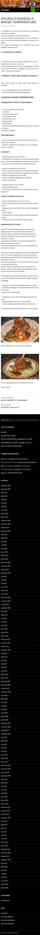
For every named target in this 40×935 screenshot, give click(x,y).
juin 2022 (4, 618)
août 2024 (4, 534)
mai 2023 (4, 580)
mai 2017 (4, 832)
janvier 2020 (4, 720)
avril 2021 (4, 667)
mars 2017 (4, 839)
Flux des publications (7, 917)
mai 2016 (4, 874)
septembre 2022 (6, 608)
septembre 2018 (6, 776)
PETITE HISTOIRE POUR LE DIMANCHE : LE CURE (16, 439)
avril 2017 (4, 835)
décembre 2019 (5, 723)
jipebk (14, 26)
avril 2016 (4, 877)
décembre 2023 (5, 562)
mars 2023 (4, 587)
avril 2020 (4, 709)
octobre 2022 (5, 604)
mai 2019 (4, 748)
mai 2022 (4, 622)
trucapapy (5, 10)
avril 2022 (4, 625)
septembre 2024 (6, 531)
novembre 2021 (5, 643)
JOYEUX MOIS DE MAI (15, 473)
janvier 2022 (4, 636)
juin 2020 (4, 702)
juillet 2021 (4, 657)
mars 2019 (4, 755)
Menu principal (37, 10)
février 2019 (4, 758)
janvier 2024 (4, 559)
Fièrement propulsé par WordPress (10, 932)
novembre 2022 (5, 601)
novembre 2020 (5, 685)
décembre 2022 (5, 597)
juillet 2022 (4, 615)
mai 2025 (4, 503)
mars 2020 (4, 713)
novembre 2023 (5, 566)
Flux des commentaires (8, 920)
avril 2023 (4, 583)
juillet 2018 (4, 783)
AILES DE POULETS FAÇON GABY (12, 446)
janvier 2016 (4, 888)
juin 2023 (4, 576)
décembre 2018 (5, 765)
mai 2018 (4, 790)
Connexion (4, 913)
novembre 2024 (5, 524)
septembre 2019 (6, 734)
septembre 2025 (6, 489)
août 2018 (4, 779)
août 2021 (4, 653)
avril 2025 (4, 506)
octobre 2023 (5, 569)
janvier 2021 (4, 678)
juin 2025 (4, 499)
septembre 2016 (6, 860)
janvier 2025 (4, 517)
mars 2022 (4, 629)
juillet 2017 (4, 825)
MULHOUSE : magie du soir (10, 406)
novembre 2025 (5, 485)
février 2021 (4, 674)
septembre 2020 (6, 692)
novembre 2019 (5, 727)
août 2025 (4, 492)
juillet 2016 (4, 867)
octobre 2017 (5, 814)
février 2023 (4, 590)
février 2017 (4, 842)
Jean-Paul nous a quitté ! (8, 435)
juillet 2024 (4, 538)
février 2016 (4, 884)
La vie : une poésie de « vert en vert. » (19, 466)
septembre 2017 (6, 818)
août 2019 (4, 737)
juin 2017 (4, 828)
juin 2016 (4, 870)
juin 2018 (4, 786)
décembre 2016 (5, 849)
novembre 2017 (5, 811)
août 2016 (4, 863)
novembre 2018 (5, 769)
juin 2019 (4, 744)
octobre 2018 (5, 772)
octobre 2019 (5, 730)
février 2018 (4, 800)
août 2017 (4, 821)
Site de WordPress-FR (7, 924)
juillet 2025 (4, 496)
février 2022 (4, 632)
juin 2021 (4, 660)
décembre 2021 (5, 639)
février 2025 (4, 513)
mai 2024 (4, 545)
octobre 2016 (5, 856)
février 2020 (4, 716)
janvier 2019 (4, 762)
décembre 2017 (5, 807)
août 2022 (4, 611)
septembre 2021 (6, 650)
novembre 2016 (5, 853)
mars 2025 (4, 510)
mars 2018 (4, 797)
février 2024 (4, 555)
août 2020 (4, 695)
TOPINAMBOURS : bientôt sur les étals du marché (16, 442)
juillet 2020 (4, 699)
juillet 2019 (4, 741)
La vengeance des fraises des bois (18, 459)
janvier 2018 (4, 804)
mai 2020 (4, 706)
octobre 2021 (5, 646)
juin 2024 (4, 541)
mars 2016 (4, 881)
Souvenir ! (4, 432)
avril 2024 (4, 548)
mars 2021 (4, 671)
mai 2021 (4, 664)
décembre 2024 (5, 520)
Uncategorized (5, 900)
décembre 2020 (5, 681)
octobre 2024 (5, 527)
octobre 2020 (5, 688)
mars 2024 (4, 552)
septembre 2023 (6, 573)
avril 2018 (4, 793)
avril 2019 (4, 751)
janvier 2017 (4, 846)
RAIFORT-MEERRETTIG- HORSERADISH (14, 399)
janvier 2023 (4, 594)
